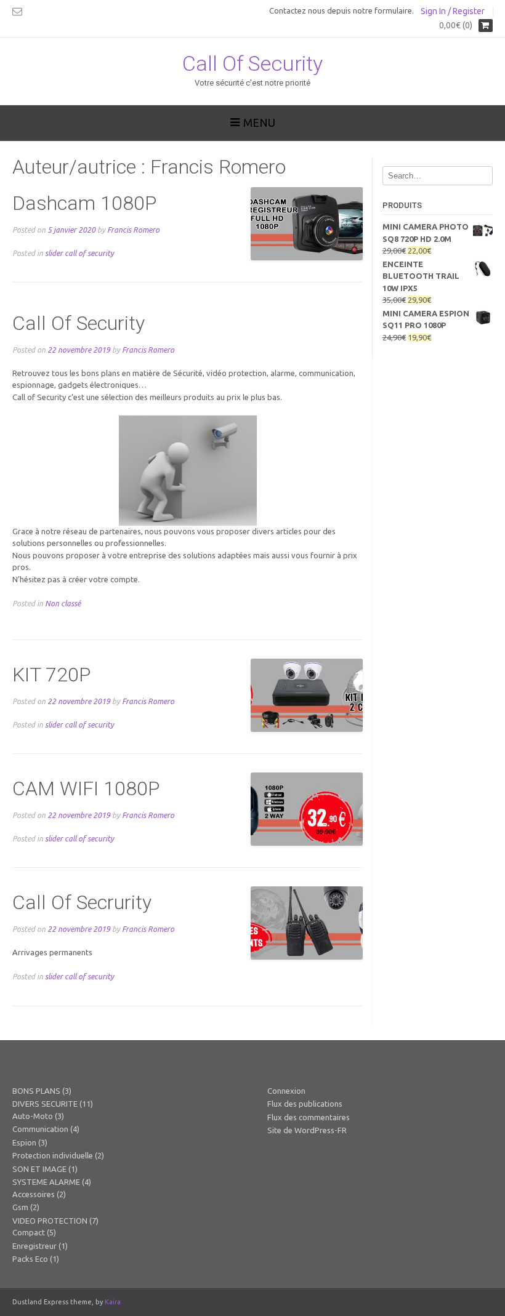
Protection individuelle (52, 1155)
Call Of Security (252, 63)
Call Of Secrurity (82, 902)
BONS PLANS (36, 1090)
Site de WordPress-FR (307, 1130)
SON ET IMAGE (39, 1169)
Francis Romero (133, 229)
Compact (28, 1232)
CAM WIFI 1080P (86, 788)
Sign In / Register (453, 11)
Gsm (20, 1207)
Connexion (286, 1090)
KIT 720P (51, 674)
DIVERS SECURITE (45, 1103)
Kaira (113, 1302)
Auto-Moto (32, 1116)
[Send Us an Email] (17, 11)
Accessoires (33, 1194)
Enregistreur (34, 1246)
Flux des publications (304, 1103)
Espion (24, 1142)
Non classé (63, 603)
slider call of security (79, 253)
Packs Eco (30, 1258)
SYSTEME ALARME (46, 1182)
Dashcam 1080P (84, 203)
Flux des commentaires (308, 1117)
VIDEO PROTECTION (49, 1220)
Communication (40, 1129)
